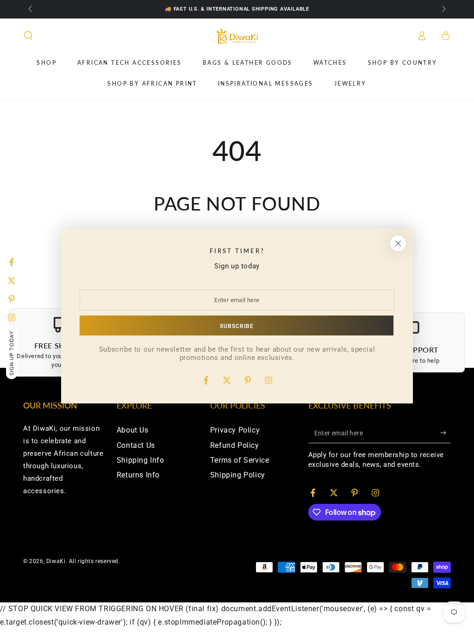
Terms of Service (239, 460)
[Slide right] (443, 9)
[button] (28, 35)
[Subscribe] (445, 432)
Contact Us (136, 445)
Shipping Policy (237, 475)
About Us (133, 430)
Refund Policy (234, 445)
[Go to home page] (237, 35)
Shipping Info (140, 460)
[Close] (398, 243)
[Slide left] (31, 9)
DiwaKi (56, 561)
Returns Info (138, 475)
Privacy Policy (235, 430)
